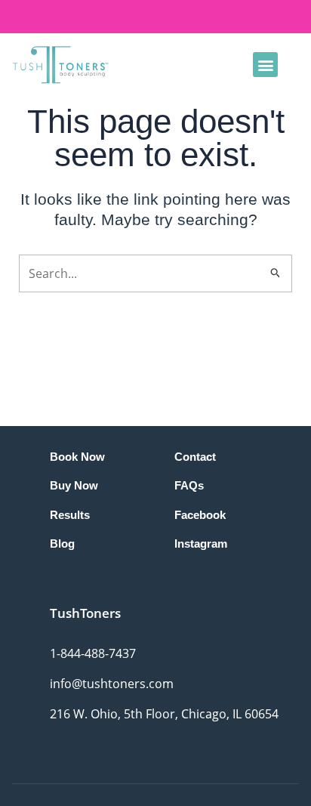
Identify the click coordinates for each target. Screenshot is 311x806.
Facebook (200, 514)
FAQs (189, 485)
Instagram (200, 543)
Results (70, 514)
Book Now (77, 456)
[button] (265, 64)
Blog (62, 543)
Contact (195, 456)
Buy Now (74, 485)
